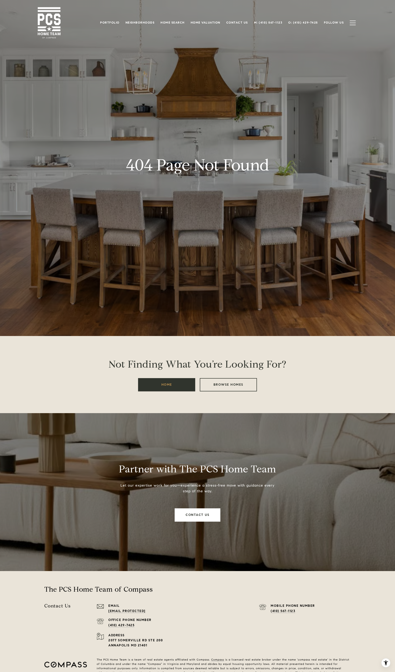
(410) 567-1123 (283, 611)
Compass (217, 659)
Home (166, 385)
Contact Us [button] (197, 515)
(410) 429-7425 (121, 625)
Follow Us (334, 22)
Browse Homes (228, 385)
